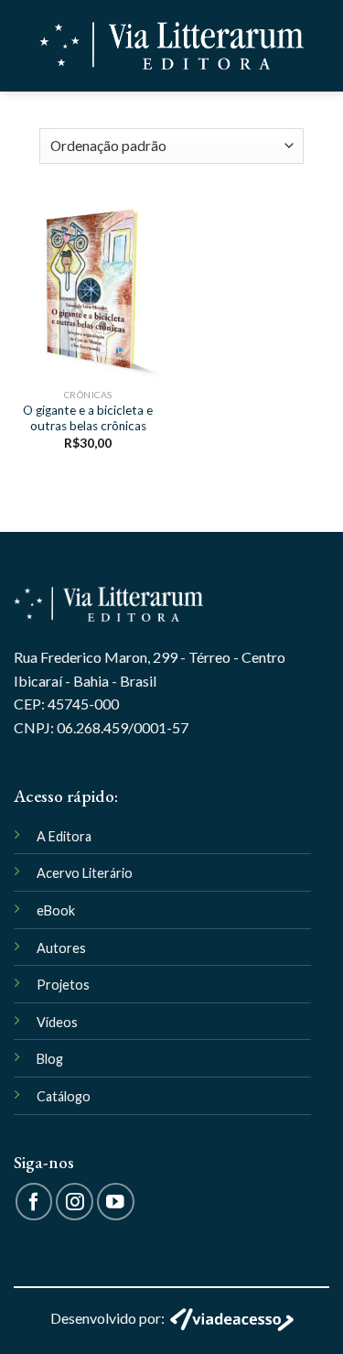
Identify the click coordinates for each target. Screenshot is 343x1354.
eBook (56, 910)
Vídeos (57, 1022)
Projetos (63, 984)
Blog (50, 1059)
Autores (61, 948)
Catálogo (64, 1096)
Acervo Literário (85, 873)
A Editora (64, 836)
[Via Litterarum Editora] (172, 46)
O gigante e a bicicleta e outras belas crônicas (88, 418)
